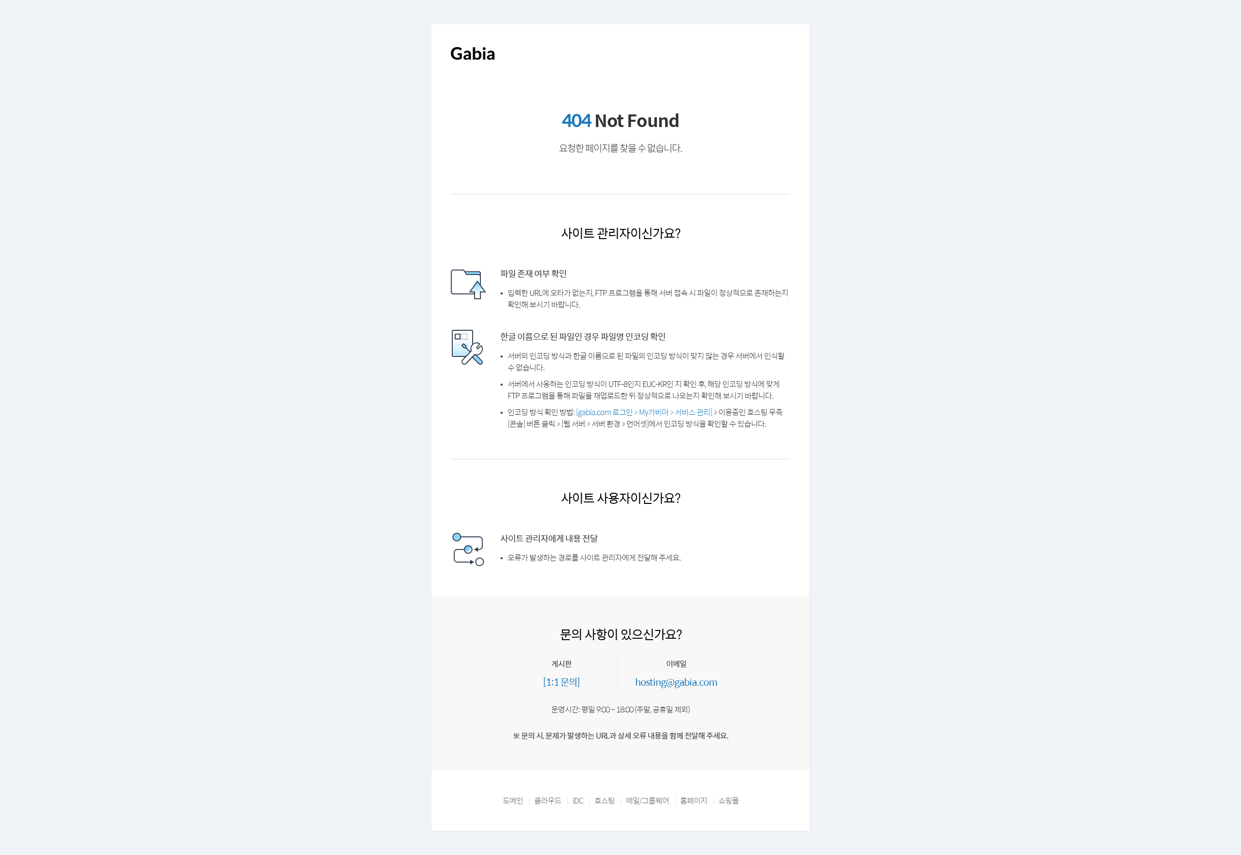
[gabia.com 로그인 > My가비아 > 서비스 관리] (644, 412)
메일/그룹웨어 (647, 800)
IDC (578, 800)
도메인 (513, 800)
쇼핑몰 (728, 800)
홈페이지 (693, 800)
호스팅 (604, 800)
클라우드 (547, 800)
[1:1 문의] (561, 681)
